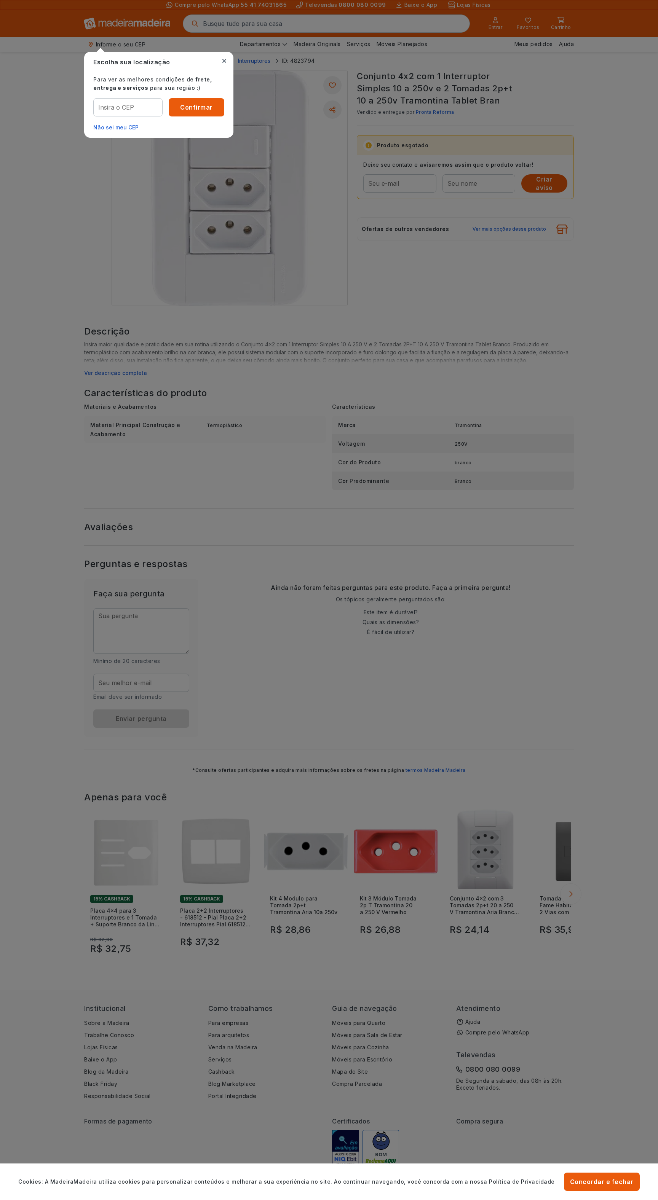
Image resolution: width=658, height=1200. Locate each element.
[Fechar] (224, 60)
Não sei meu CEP (116, 127)
